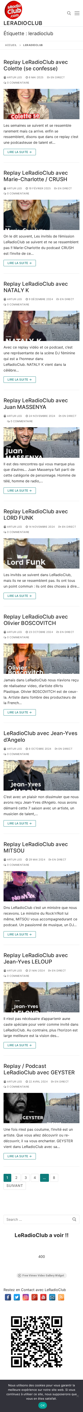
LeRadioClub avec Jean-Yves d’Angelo (40, 736)
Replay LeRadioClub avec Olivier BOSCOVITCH (36, 619)
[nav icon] (77, 13)
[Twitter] (17, 1297)
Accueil (11, 45)
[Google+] (34, 1297)
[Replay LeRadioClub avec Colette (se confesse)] (41, 104)
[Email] (52, 1297)
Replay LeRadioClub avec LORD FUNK (36, 514)
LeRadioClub (23, 23)
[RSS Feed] (61, 1297)
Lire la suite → (20, 152)
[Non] (77, 1396)
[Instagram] (25, 1297)
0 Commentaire (17, 82)
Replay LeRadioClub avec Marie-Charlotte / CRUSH (36, 176)
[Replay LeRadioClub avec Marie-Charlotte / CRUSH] (41, 215)
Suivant (14, 1185)
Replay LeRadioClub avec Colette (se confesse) (36, 65)
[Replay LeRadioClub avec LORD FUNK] (41, 553)
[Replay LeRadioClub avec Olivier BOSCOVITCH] (41, 659)
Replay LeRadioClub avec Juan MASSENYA (36, 403)
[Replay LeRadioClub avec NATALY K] (41, 326)
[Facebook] (8, 1297)
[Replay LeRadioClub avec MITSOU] (41, 886)
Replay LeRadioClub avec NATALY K (36, 287)
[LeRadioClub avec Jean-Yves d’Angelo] (41, 775)
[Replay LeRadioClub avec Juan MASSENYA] (41, 442)
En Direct (57, 77)
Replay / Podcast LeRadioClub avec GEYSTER (39, 1069)
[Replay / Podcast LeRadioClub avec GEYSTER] (41, 1108)
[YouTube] (43, 1297)
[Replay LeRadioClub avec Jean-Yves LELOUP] (41, 997)
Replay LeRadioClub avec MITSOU (36, 847)
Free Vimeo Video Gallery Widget (43, 1275)
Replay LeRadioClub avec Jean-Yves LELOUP (36, 958)
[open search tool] (69, 13)
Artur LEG (14, 77)
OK (43, 1405)
